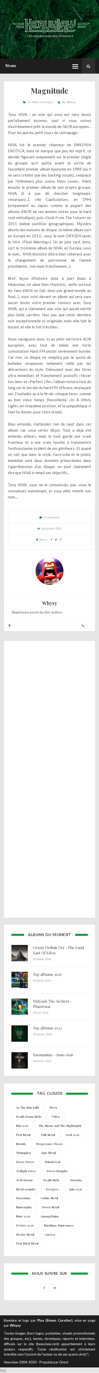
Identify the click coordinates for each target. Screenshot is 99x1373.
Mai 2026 (22, 1126)
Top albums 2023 (47, 1027)
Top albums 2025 (47, 974)
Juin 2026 (75, 1189)
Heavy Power (25, 1162)
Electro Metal (25, 1234)
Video (56, 1116)
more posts (30, 612)
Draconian (23, 1198)
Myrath (21, 1144)
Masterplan (23, 1207)
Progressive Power (49, 1144)
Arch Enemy (24, 1180)
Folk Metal (48, 1135)
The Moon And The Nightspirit (60, 1126)
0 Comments (51, 517)
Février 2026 (25, 1225)
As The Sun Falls (27, 1107)
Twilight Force (26, 1171)
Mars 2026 (23, 1216)
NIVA (35, 102)
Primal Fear (53, 1162)
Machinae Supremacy (59, 1225)
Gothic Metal (49, 1198)
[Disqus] (49, 713)
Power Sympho (57, 1171)
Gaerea (50, 1234)
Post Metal (23, 1135)
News (53, 1107)
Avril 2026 (72, 1135)
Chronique (46, 102)
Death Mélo (51, 1180)
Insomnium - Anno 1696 (53, 1054)
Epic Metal (49, 1153)
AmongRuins (50, 1216)
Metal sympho (26, 1189)
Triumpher (23, 1153)
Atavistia (75, 1180)
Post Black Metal (27, 1243)
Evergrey (52, 1189)
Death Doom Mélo (28, 1116)
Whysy (71, 102)
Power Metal (50, 1207)
